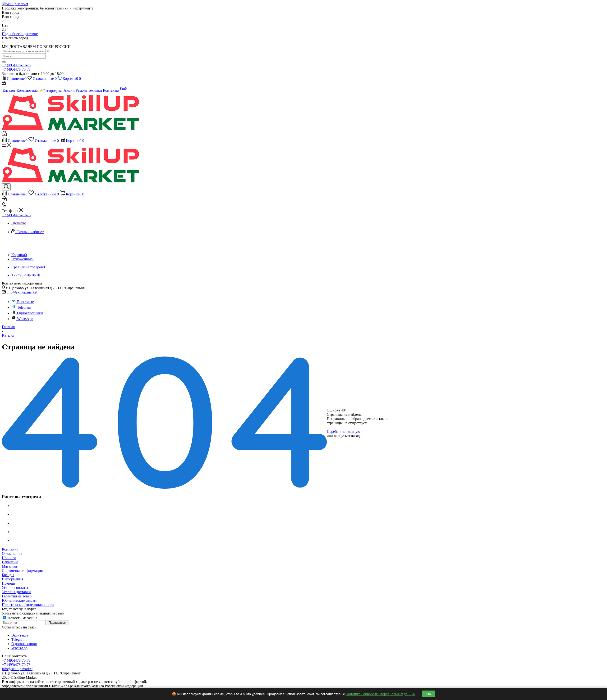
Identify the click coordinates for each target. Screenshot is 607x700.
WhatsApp (25, 319)
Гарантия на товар (17, 596)
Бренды (8, 575)
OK (428, 694)
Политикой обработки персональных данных (380, 694)
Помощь (8, 583)
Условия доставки (16, 592)
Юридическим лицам (19, 600)
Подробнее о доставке (20, 34)
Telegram (24, 307)
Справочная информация (22, 571)
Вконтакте (25, 302)
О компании (12, 553)
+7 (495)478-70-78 (16, 65)
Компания (10, 549)
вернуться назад (347, 436)
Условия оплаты (15, 588)
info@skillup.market (22, 292)
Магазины (10, 566)
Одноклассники (30, 313)
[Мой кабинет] (4, 83)
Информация (12, 579)
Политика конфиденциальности (28, 605)
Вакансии (10, 562)
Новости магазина (22, 618)
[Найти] (4, 62)
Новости (9, 558)
